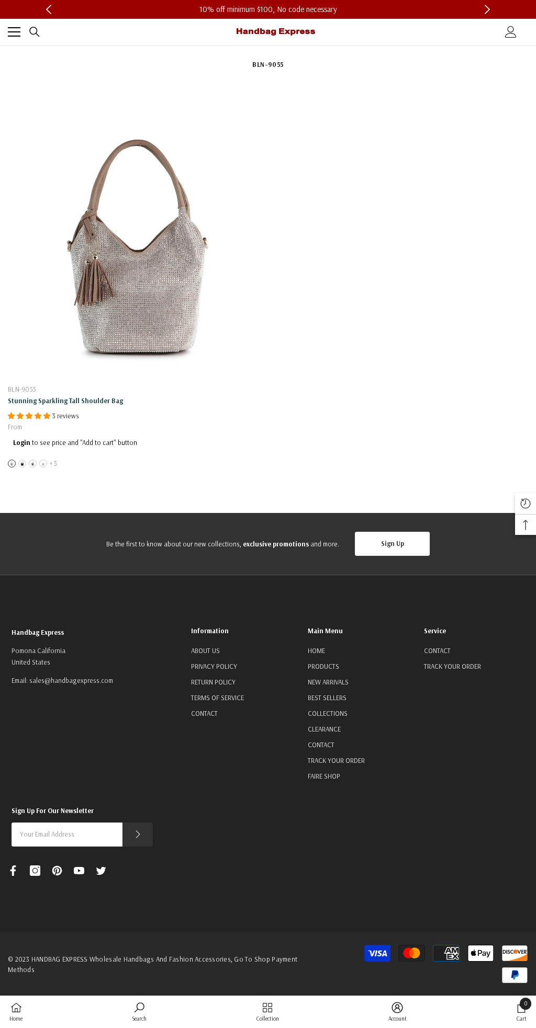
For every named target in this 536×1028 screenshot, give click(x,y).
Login (21, 442)
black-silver (33, 463)
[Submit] (137, 835)
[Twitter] (101, 870)
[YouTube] (79, 870)
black (22, 463)
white (43, 463)
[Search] (34, 32)
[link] (139, 1011)
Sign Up (392, 543)
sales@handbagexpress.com (71, 680)
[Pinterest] (57, 870)
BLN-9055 (22, 389)
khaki (12, 463)
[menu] (14, 32)
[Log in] (511, 32)
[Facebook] (13, 870)
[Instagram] (35, 870)
